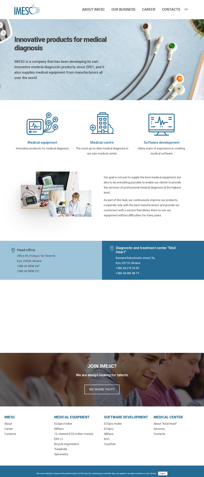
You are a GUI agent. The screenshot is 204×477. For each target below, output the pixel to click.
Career (148, 9)
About (8, 423)
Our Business (123, 9)
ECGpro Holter (63, 423)
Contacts (171, 9)
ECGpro (108, 428)
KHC (107, 439)
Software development (161, 142)
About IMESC (93, 9)
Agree (162, 473)
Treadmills (60, 449)
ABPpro (59, 428)
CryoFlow (110, 444)
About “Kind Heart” (165, 423)
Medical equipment (42, 142)
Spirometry (61, 454)
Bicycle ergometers (66, 444)
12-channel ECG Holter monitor (73, 434)
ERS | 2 (58, 439)
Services (159, 428)
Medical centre (102, 142)
